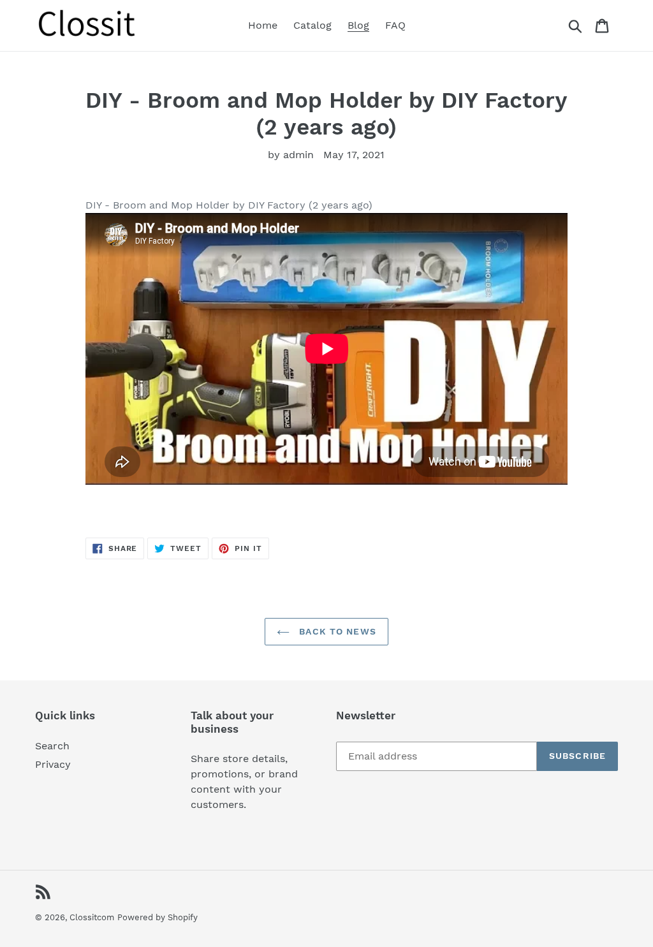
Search (52, 746)
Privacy (53, 764)
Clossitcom (92, 917)
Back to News (336, 631)
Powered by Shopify (157, 917)
